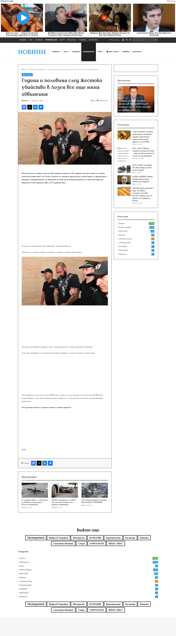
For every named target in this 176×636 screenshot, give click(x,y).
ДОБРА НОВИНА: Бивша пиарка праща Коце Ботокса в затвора (142, 179)
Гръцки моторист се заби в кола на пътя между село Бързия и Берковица (64, 502)
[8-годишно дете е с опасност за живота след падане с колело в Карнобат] (35, 490)
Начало (25, 69)
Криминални (41, 69)
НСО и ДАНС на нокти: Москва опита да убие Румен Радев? (142, 167)
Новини (32, 69)
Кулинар (122, 235)
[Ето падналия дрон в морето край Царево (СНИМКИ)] (95, 490)
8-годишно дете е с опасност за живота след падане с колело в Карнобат (35, 502)
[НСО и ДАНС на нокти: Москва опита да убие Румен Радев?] (124, 168)
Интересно (123, 254)
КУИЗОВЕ (123, 246)
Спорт (81, 543)
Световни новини (125, 239)
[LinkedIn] (35, 107)
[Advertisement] (65, 225)
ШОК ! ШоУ (123, 231)
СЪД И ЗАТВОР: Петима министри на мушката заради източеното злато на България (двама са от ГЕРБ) (142, 137)
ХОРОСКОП (123, 250)
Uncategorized (125, 243)
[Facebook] (24, 107)
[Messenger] (41, 107)
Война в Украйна (125, 227)
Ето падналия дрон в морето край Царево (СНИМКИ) (94, 501)
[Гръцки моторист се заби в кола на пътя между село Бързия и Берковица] (65, 490)
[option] (135, 99)
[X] (29, 107)
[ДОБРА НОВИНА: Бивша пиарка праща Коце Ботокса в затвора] (124, 179)
